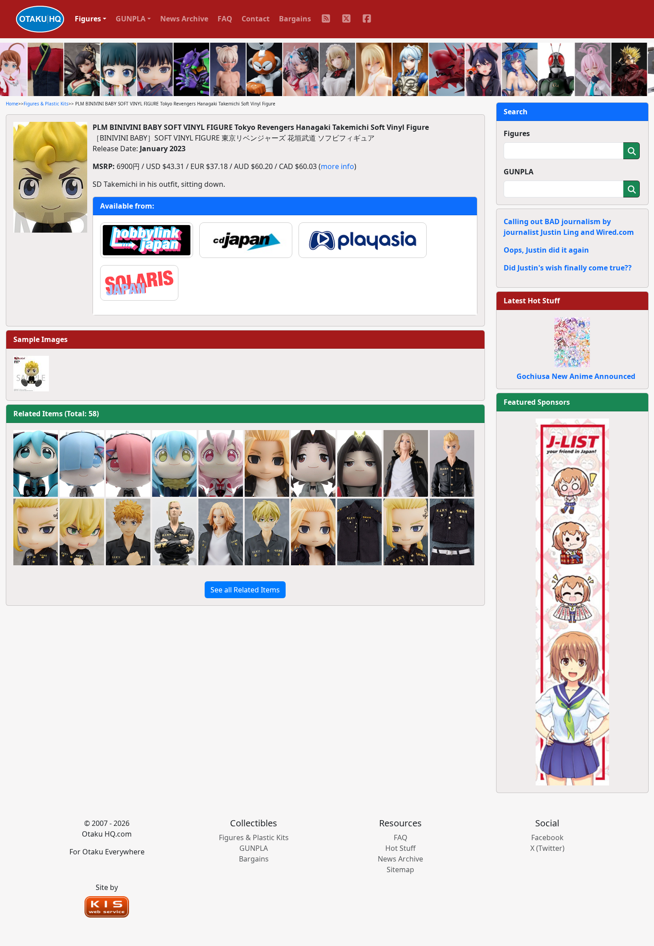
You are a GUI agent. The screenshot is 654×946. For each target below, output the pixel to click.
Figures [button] (88, 19)
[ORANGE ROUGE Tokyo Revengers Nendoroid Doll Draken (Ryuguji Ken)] (406, 532)
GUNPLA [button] (130, 19)
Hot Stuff (400, 848)
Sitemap (400, 869)
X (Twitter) (547, 848)
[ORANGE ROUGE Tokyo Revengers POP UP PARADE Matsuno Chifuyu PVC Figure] (267, 532)
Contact (256, 19)
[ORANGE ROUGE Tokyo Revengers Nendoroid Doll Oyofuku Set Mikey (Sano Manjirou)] (359, 532)
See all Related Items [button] (245, 590)
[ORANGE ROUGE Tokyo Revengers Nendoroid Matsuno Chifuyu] (82, 532)
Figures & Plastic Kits (46, 104)
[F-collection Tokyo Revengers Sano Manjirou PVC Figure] (406, 463)
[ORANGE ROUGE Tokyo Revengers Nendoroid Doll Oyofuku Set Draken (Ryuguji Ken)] (452, 532)
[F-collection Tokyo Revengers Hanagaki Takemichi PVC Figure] (452, 463)
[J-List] (572, 601)
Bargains (295, 19)
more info (337, 166)
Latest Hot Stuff (532, 301)
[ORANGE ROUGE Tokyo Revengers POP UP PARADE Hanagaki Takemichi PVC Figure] (128, 532)
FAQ (225, 19)
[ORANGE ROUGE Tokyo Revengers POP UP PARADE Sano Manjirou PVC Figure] (220, 532)
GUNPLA (518, 172)
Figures (517, 133)
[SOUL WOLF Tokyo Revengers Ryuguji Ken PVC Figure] (174, 532)
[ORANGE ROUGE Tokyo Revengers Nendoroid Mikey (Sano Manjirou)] (267, 463)
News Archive (184, 19)
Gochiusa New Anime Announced (576, 376)
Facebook (547, 837)
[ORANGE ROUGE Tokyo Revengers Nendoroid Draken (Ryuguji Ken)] (35, 532)
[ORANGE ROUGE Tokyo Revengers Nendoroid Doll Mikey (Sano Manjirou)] (313, 532)
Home (12, 104)
